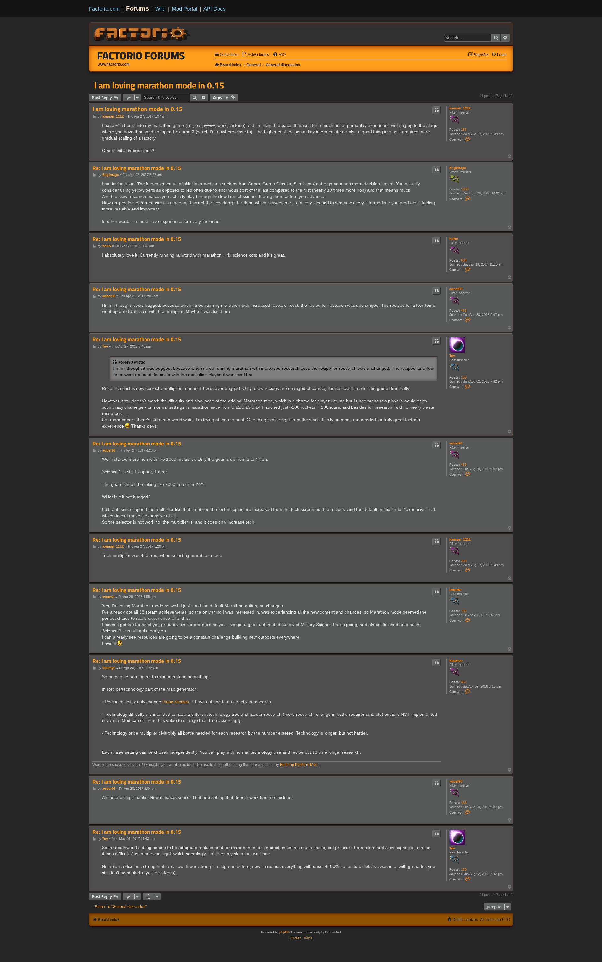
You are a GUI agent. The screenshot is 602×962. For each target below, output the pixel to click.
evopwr (455, 590)
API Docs (214, 9)
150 (464, 377)
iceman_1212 (460, 108)
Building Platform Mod (299, 765)
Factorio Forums (141, 55)
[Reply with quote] (436, 110)
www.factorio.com (114, 64)
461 (464, 682)
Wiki (160, 9)
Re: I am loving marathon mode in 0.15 (136, 168)
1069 (464, 189)
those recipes (175, 701)
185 (464, 611)
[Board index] (142, 33)
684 (464, 260)
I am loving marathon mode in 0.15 (159, 85)
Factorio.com (104, 9)
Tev (452, 356)
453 (464, 310)
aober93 (455, 289)
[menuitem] (255, 54)
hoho (453, 239)
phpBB (284, 932)
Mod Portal (184, 9)
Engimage (457, 168)
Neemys (455, 660)
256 (464, 129)
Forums (137, 8)
